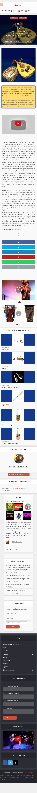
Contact (2, 780)
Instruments (5, 348)
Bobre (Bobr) (6, 349)
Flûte (3, 406)
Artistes (5, 654)
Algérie (10, 45)
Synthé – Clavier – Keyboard (11, 387)
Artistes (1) (14, 18)
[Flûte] (18, 396)
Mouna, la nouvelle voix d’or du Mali (17, 584)
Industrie (5, 651)
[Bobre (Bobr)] (18, 340)
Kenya (26, 45)
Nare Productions (11, 590)
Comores (15, 45)
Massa (8, 594)
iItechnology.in (28, 772)
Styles (5, 657)
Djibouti (21, 45)
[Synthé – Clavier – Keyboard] (18, 377)
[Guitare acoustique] (18, 415)
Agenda (5, 667)
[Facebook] (5, 762)
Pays (4, 648)
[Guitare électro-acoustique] (18, 434)
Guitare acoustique (7, 425)
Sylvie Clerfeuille (20, 33)
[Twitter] (10, 762)
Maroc (30, 45)
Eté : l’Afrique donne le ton (16, 501)
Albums (5, 664)
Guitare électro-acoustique (10, 443)
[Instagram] (15, 762)
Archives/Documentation (11, 644)
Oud (18, 28)
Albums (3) (23, 18)
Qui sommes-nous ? (28, 777)
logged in (15, 488)
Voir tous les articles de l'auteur (19, 475)
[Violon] (18, 358)
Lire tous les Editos (12, 549)
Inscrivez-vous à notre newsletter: (16, 609)
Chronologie (11, 777)
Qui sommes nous (9, 670)
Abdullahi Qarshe (15, 41)
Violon (4, 368)
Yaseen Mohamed (26, 41)
